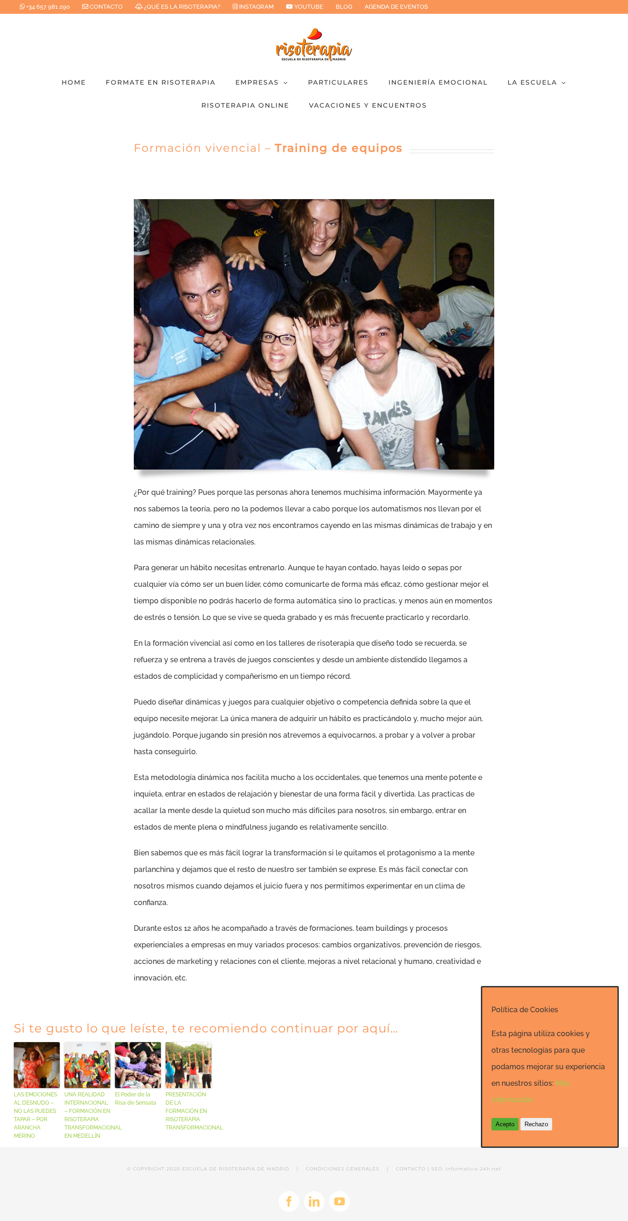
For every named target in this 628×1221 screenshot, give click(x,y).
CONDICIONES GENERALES (342, 1169)
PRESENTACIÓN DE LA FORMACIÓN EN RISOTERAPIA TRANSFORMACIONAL (188, 1111)
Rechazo (536, 1124)
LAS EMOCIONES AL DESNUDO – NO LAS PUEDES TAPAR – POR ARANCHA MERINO (35, 1115)
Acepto (505, 1124)
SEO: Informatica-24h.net (466, 1169)
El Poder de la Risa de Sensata (135, 1098)
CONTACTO (411, 1169)
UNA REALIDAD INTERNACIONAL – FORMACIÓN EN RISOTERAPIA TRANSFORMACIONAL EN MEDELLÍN (87, 1115)
